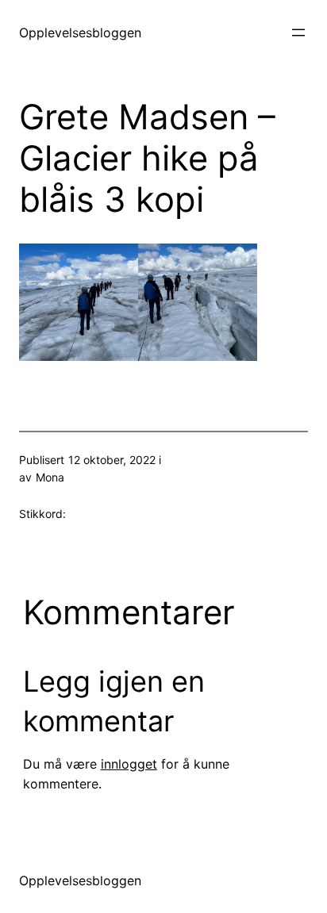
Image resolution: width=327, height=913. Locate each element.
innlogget (129, 764)
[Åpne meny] (298, 32)
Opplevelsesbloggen (80, 32)
